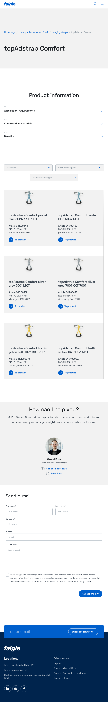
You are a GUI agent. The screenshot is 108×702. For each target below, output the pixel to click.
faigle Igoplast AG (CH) (16, 670)
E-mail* (9, 532)
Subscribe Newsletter (83, 632)
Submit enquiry (90, 594)
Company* (10, 519)
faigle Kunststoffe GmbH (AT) (19, 665)
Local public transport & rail (33, 32)
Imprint (57, 663)
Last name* (60, 506)
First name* (11, 506)
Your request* (12, 544)
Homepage (9, 32)
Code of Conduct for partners (70, 673)
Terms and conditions (65, 668)
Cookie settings (62, 678)
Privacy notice (61, 659)
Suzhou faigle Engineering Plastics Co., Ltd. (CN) (27, 676)
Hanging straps (60, 32)
